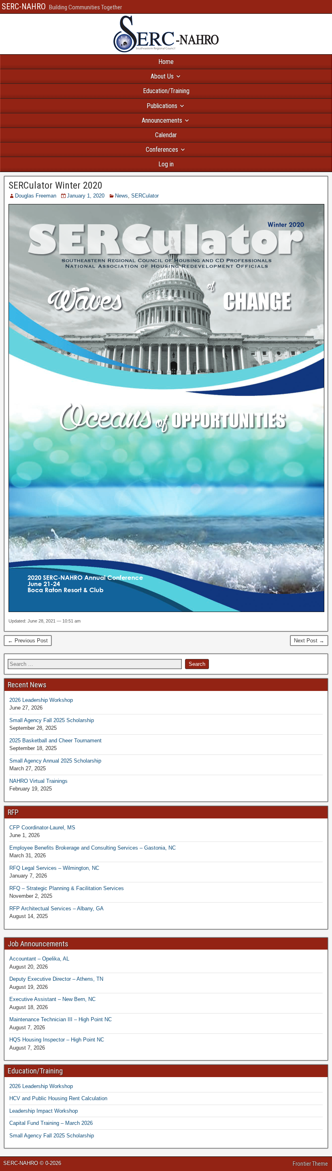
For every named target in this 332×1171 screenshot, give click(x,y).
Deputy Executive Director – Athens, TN (56, 979)
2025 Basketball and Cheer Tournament (55, 740)
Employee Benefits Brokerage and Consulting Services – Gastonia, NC (92, 848)
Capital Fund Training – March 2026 (51, 1123)
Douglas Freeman (35, 196)
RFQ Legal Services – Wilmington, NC (54, 868)
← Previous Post (28, 641)
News (121, 196)
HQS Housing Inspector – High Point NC (56, 1040)
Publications (162, 106)
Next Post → (309, 641)
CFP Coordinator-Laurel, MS (42, 828)
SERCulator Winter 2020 (55, 185)
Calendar (166, 135)
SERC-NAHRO (24, 6)
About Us (162, 76)
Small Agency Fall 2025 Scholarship (51, 720)
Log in (166, 164)
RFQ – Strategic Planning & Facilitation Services (66, 888)
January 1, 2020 (85, 196)
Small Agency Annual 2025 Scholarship (55, 761)
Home (166, 62)
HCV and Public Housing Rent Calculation (58, 1098)
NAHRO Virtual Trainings (38, 781)
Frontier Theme (310, 1163)
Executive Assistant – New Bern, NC (52, 999)
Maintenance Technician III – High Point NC (60, 1019)
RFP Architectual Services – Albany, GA (56, 908)
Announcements (162, 120)
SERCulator (145, 196)
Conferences (162, 149)
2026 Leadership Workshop (41, 700)
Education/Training (166, 91)
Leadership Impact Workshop (43, 1111)
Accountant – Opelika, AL (39, 959)
